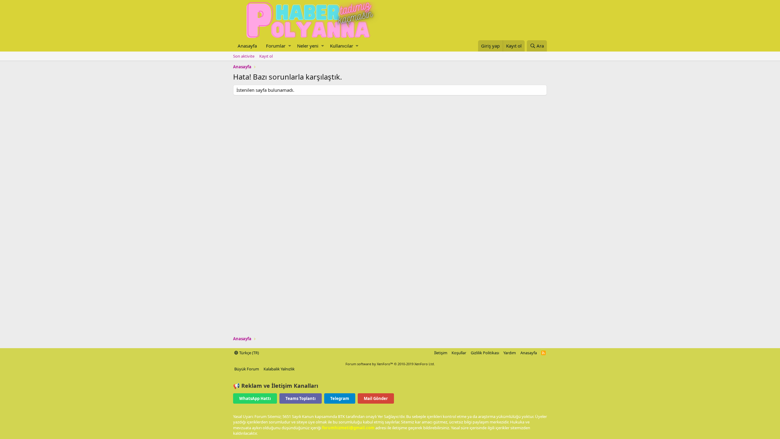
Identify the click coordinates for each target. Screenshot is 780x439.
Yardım (509, 352)
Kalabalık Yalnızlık (279, 369)
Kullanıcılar (341, 46)
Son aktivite (243, 56)
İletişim (440, 352)
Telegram (339, 398)
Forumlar (275, 46)
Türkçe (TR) (248, 352)
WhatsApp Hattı (255, 398)
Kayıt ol (266, 56)
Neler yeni (307, 46)
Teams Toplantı (300, 398)
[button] (289, 46)
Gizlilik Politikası (485, 352)
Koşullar (459, 352)
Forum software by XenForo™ (390, 364)
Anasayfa (247, 46)
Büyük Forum (246, 369)
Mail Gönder (376, 398)
